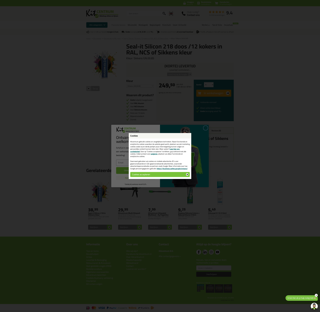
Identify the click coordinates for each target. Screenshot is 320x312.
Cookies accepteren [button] (141, 174)
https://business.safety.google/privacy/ (172, 168)
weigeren (154, 154)
